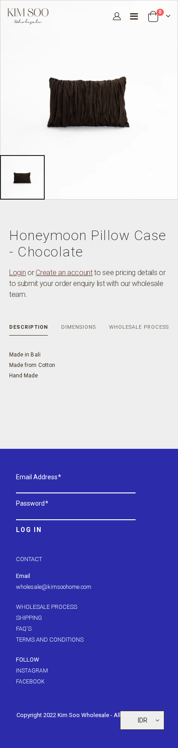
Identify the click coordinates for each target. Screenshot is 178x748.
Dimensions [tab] (78, 327)
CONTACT (29, 559)
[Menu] (134, 16)
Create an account (64, 272)
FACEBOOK (30, 681)
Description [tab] (28, 327)
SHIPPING (29, 617)
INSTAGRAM (32, 671)
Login (17, 272)
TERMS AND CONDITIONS (50, 639)
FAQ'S (23, 628)
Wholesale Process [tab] (139, 327)
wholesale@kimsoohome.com (53, 586)
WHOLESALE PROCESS (46, 606)
